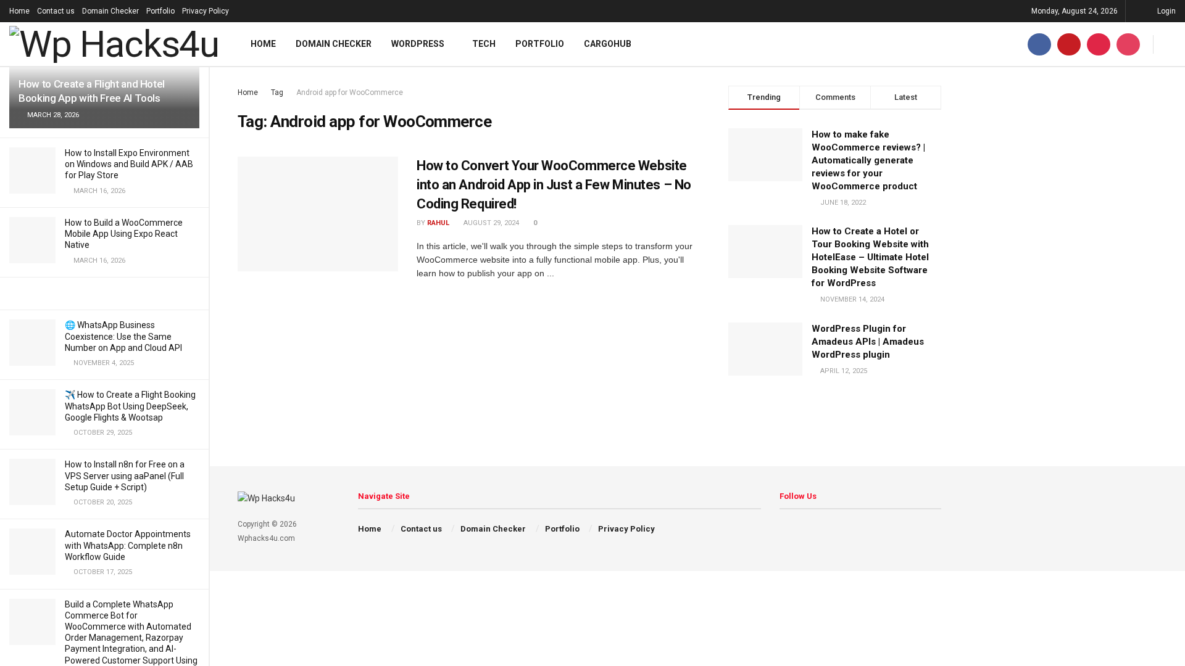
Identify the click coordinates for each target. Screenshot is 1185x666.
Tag (277, 92)
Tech (484, 44)
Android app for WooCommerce (349, 92)
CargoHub (607, 44)
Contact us (56, 11)
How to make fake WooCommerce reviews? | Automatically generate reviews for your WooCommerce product (868, 160)
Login (1165, 11)
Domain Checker (110, 11)
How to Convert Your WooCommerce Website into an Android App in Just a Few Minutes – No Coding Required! (554, 185)
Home (19, 11)
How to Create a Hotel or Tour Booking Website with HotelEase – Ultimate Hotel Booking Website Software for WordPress (870, 257)
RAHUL (438, 223)
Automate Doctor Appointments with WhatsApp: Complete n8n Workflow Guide (128, 545)
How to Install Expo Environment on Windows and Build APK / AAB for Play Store (129, 164)
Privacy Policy (205, 11)
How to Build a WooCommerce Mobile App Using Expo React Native (124, 234)
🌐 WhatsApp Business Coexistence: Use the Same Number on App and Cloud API (123, 336)
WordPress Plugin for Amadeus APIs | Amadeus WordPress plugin (868, 341)
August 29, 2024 (490, 223)
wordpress (417, 44)
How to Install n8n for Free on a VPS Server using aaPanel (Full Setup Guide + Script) (125, 475)
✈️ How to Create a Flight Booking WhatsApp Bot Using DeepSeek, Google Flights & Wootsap (130, 406)
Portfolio (160, 11)
